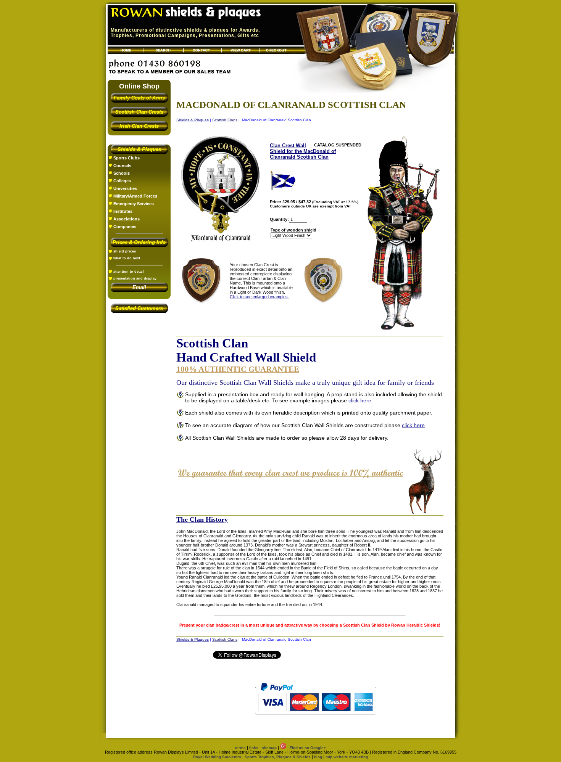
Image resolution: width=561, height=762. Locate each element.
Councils (122, 165)
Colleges (122, 180)
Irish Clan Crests (139, 126)
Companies (124, 226)
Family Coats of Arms (139, 98)
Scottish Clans (224, 120)
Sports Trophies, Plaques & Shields (278, 757)
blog (318, 757)
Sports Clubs (126, 158)
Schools (121, 173)
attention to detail (128, 271)
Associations (126, 219)
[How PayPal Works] (315, 718)
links (253, 748)
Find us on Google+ (308, 748)
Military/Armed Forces (135, 196)
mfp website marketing (347, 757)
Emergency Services (133, 203)
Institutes (122, 211)
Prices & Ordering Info (139, 242)
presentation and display (134, 278)
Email (139, 287)
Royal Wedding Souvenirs (217, 757)
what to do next (126, 258)
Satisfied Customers (139, 308)
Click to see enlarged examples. (259, 296)
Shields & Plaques (139, 149)
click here (359, 400)
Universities (125, 188)
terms (240, 748)
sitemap (269, 748)
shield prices (124, 251)
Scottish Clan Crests (139, 112)
